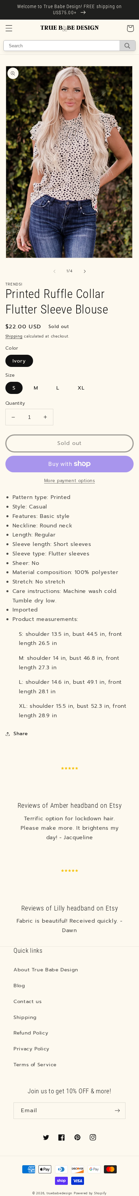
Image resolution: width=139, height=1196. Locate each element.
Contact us (27, 1001)
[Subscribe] (117, 1110)
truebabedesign (59, 1193)
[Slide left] (54, 271)
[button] (9, 28)
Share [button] (20, 733)
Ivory (19, 361)
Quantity (15, 403)
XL (81, 388)
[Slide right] (84, 271)
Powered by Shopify (90, 1193)
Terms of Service (35, 1064)
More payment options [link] (69, 481)
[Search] (127, 46)
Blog (19, 985)
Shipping (14, 336)
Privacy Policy (31, 1048)
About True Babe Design (45, 969)
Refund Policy (30, 1033)
